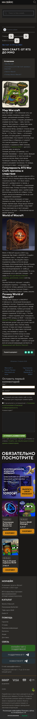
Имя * (4, 384)
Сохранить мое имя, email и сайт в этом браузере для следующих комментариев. (18, 398)
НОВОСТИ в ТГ (16, 661)
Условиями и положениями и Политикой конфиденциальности (18, 405)
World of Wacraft (10, 71)
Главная (5, 36)
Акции (4, 634)
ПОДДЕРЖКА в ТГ (16, 655)
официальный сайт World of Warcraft (15, 345)
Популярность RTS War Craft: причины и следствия (17, 67)
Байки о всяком (8, 40)
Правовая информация (10, 628)
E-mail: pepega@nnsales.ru (11, 666)
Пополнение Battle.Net (10, 607)
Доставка (5, 637)
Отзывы (5, 625)
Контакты (5, 631)
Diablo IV (5, 613)
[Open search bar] (34, 2)
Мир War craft (9, 64)
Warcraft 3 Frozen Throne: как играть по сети (10, 371)
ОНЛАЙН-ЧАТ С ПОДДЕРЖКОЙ (18, 648)
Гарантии (5, 622)
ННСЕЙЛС (7, 2)
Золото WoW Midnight (26, 523)
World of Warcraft (8, 604)
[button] (10, 533)
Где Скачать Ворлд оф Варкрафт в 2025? (27, 371)
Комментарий (7, 410)
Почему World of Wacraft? (13, 74)
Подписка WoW (16, 147)
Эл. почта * (6, 391)
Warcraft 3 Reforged (9, 320)
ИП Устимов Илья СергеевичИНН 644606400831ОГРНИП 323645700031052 (12, 594)
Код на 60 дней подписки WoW (9, 562)
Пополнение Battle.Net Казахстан (8, 524)
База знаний (18, 36)
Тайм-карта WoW (8, 610)
